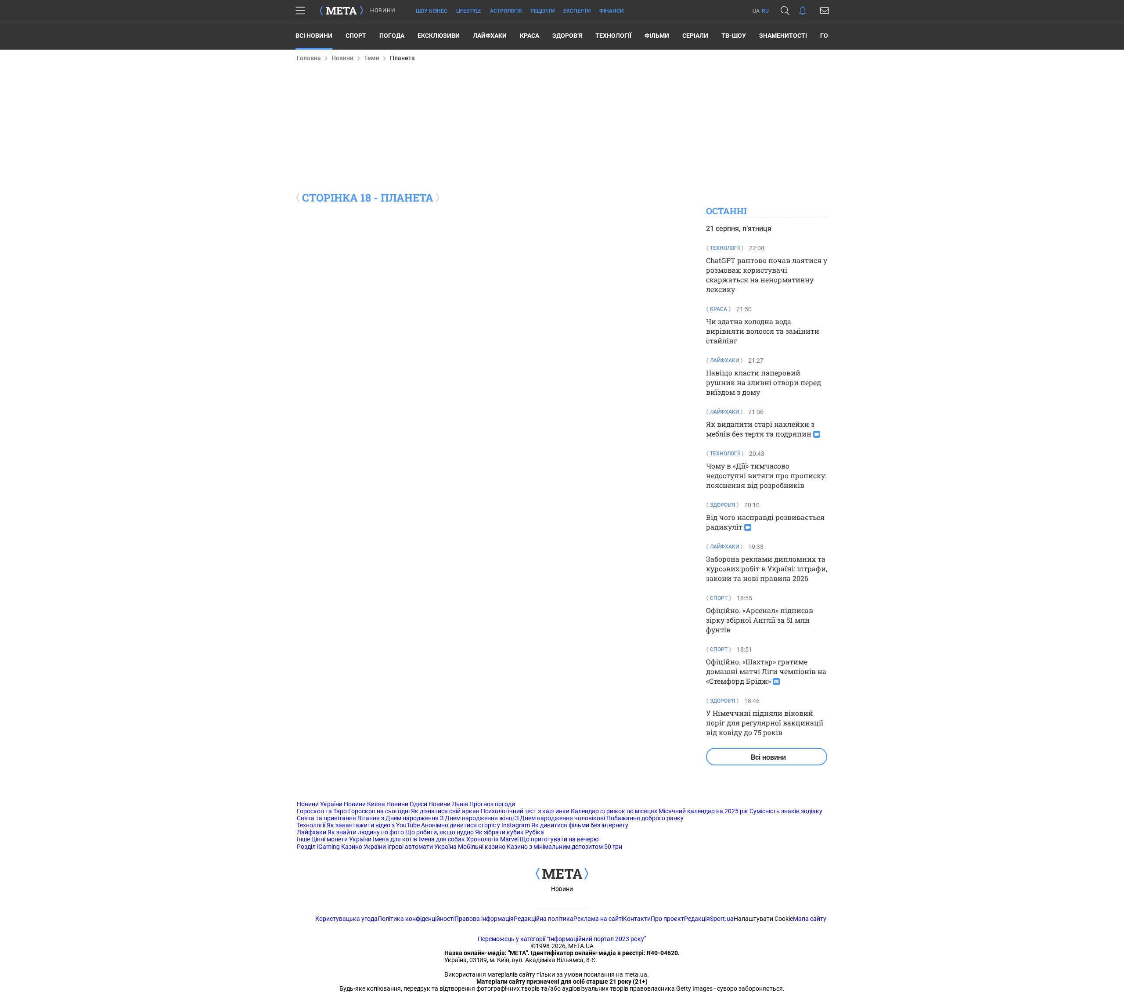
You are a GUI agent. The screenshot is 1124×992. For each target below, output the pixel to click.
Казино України (363, 846)
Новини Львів (448, 804)
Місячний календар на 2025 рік (703, 811)
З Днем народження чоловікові (560, 818)
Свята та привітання (326, 818)
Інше (303, 839)
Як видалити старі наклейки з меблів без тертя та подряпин (760, 428)
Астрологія (506, 11)
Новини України (319, 804)
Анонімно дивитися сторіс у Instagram (475, 825)
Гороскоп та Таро (322, 811)
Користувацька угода (346, 918)
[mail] (824, 10)
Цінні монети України (341, 839)
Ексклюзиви (439, 35)
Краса (529, 35)
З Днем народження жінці (477, 818)
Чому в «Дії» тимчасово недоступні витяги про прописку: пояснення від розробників (766, 475)
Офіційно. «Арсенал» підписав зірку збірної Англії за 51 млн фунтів (759, 620)
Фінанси (611, 11)
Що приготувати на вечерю (559, 839)
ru (765, 11)
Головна (309, 57)
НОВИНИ (383, 10)
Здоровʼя (567, 35)
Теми (371, 57)
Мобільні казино (481, 846)
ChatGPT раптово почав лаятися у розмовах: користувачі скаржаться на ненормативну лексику (766, 275)
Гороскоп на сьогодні (379, 811)
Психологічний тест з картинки (525, 811)
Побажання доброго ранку (645, 818)
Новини (342, 57)
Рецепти (542, 11)
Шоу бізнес (431, 11)
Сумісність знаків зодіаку (785, 811)
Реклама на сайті (598, 918)
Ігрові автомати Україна (422, 846)
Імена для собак (441, 839)
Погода (391, 35)
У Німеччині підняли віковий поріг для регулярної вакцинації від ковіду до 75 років (764, 722)
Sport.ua (722, 918)
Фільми (657, 35)
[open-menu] (300, 10)
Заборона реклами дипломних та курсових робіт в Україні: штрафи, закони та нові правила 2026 (766, 568)
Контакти (637, 918)
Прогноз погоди (492, 804)
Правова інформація (484, 918)
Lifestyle (468, 11)
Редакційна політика (543, 918)
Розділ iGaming (318, 846)
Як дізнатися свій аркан (445, 811)
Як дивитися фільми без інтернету (579, 825)
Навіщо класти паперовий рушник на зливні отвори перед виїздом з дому (763, 382)
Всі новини (313, 35)
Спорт (356, 35)
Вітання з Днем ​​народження (398, 818)
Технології (613, 35)
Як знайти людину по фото (366, 832)
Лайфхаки (490, 35)
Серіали (695, 35)
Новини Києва (364, 804)
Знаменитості (783, 35)
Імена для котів (395, 839)
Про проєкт (667, 918)
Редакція (697, 918)
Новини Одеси (406, 804)
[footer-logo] (562, 874)
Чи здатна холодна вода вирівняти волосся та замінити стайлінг (762, 331)
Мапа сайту (809, 918)
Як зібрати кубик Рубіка (509, 832)
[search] (785, 10)
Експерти (577, 11)
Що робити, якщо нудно (439, 832)
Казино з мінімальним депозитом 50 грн (564, 846)
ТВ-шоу (733, 35)
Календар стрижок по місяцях (614, 811)
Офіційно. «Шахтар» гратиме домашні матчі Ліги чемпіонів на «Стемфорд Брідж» (766, 671)
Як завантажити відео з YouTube (373, 825)
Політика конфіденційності (416, 918)
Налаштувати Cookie (763, 918)
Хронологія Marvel (492, 839)
